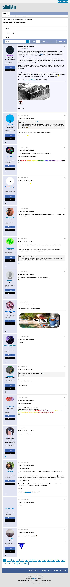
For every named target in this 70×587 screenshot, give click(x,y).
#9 (64, 336)
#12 (64, 428)
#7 (64, 271)
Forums (5, 13)
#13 (64, 462)
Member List (6, 16)
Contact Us (36, 570)
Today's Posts (22, 16)
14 (63, 560)
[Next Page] (51, 41)
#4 (64, 178)
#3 (64, 147)
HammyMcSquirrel (30, 80)
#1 (64, 46)
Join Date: (7, 62)
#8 (64, 302)
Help (30, 570)
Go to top (63, 570)
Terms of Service (53, 570)
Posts (7, 28)
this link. (41, 54)
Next (25, 563)
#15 (64, 529)
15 (5, 563)
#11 (64, 397)
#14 (64, 499)
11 (48, 560)
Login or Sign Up (63, 1)
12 (53, 560)
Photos (7, 37)
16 (9, 563)
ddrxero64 (28, 492)
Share (11, 67)
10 (44, 560)
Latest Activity (9, 33)
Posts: (6, 64)
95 (19, 563)
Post (11, 70)
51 (14, 563)
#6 (64, 239)
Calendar (14, 16)
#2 (64, 115)
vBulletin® (34, 578)
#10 (64, 367)
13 (58, 560)
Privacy (44, 570)
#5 (64, 208)
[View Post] (37, 122)
